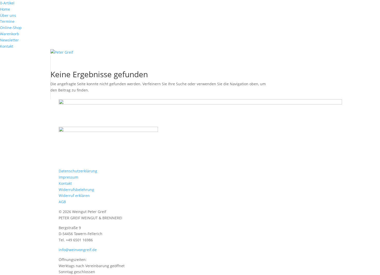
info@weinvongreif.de (78, 249)
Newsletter (9, 40)
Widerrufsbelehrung (76, 189)
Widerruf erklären (74, 195)
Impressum (68, 177)
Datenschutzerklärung (78, 170)
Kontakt (6, 46)
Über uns (8, 15)
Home (5, 9)
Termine (7, 21)
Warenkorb (9, 33)
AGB (62, 201)
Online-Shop (11, 27)
